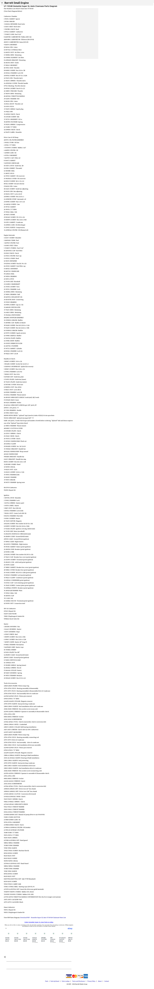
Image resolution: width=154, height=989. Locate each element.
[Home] (2, 3)
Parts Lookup (65, 981)
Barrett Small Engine (16, 2)
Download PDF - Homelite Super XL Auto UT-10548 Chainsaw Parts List (43, 917)
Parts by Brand (55, 981)
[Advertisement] (87, 33)
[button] (5, 957)
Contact (106, 981)
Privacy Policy (91, 981)
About (100, 981)
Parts (46, 981)
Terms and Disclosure (78, 981)
